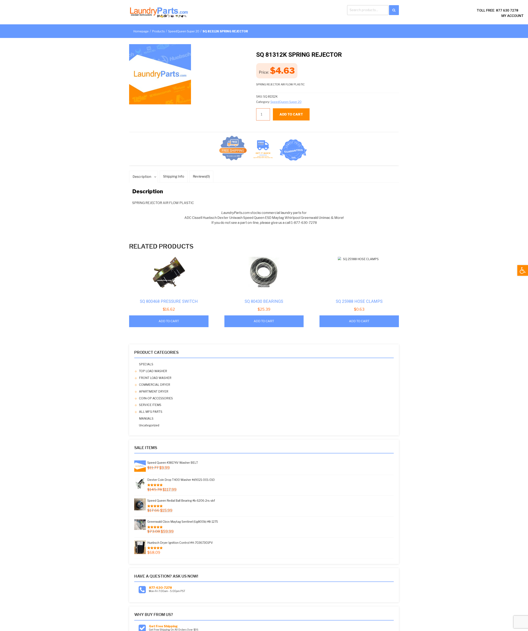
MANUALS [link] (146, 418)
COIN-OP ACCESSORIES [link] (156, 398)
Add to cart (291, 114)
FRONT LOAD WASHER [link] (155, 378)
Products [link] (158, 31)
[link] (522, 270)
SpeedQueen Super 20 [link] (183, 31)
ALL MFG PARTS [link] (150, 411)
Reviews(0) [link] (201, 176)
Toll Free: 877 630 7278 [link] (497, 10)
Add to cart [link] (169, 321)
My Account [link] (512, 16)
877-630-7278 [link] (160, 588)
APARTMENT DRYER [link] (153, 391)
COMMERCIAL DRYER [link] (154, 384)
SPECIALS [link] (146, 364)
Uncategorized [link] (149, 425)
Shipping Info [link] (173, 176)
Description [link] (142, 177)
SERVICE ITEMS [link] (150, 405)
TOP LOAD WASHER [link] (153, 371)
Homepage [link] (141, 31)
